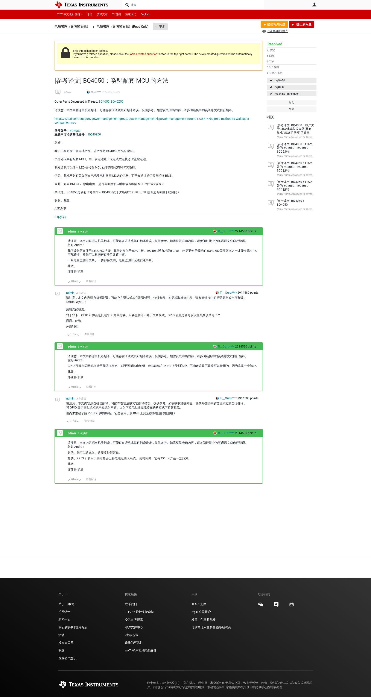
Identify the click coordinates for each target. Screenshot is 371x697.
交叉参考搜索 (134, 619)
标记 (292, 102)
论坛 (89, 14)
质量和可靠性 (134, 642)
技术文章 (102, 14)
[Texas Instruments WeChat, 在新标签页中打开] (260, 606)
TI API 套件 (199, 604)
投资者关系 (65, 642)
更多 (162, 26)
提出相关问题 (276, 24)
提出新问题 (304, 24)
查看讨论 (91, 281)
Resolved (275, 44)
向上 (69, 282)
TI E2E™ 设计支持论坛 (139, 611)
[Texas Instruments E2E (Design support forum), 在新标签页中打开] (276, 606)
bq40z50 (280, 80)
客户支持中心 (134, 627)
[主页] (85, 4)
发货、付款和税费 (204, 619)
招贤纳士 (64, 611)
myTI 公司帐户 (201, 611)
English (145, 14)
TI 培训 (116, 14)
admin (67, 92)
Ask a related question (143, 54)
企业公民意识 (67, 658)
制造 (61, 650)
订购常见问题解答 (204, 627)
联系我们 (131, 604)
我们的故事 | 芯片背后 (72, 627)
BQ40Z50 (117, 101)
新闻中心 (64, 619)
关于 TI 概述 (66, 604)
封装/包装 (131, 635)
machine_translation (287, 93)
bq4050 (279, 87)
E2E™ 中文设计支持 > (69, 14)
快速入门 (130, 14)
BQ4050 (104, 101)
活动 (61, 635)
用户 (314, 4)
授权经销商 (223, 627)
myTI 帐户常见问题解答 (140, 650)
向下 (80, 282)
